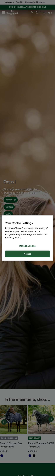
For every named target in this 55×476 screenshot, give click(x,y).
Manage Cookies (27, 246)
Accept (27, 254)
